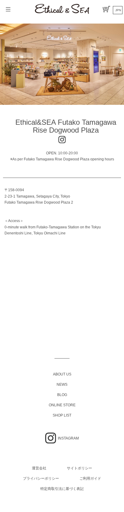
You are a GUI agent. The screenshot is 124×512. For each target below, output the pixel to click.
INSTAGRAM (68, 438)
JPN (118, 10)
